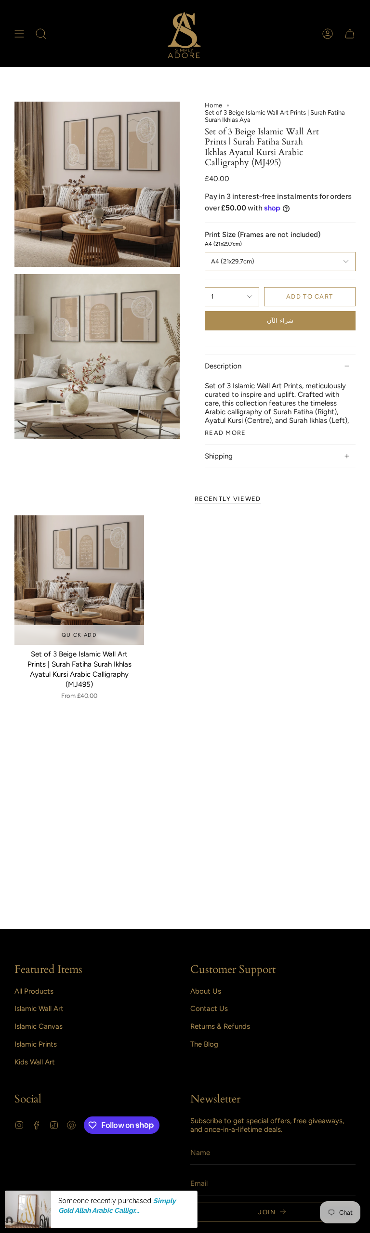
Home (213, 105)
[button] (41, 33)
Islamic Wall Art (39, 1008)
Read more (225, 432)
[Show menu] (19, 33)
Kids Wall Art (34, 1062)
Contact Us (209, 1008)
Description (223, 366)
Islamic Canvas (38, 1026)
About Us (205, 991)
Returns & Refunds (220, 1026)
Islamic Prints (35, 1044)
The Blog (204, 1044)
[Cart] (350, 33)
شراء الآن (280, 320)
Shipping (219, 456)
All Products (33, 991)
